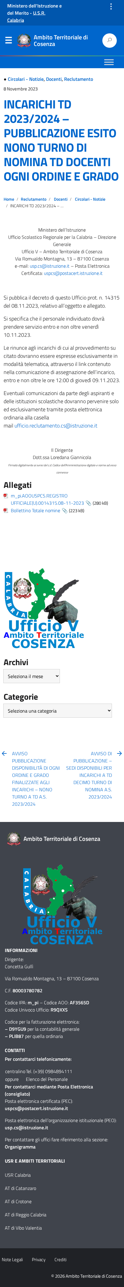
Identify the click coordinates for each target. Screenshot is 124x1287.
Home (9, 199)
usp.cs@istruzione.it (50, 265)
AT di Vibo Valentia (23, 1227)
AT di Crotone (18, 1201)
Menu (8, 41)
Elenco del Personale (47, 1079)
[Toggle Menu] (109, 62)
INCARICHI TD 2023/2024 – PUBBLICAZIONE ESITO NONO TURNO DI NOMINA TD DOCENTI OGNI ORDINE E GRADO (61, 140)
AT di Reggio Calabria (25, 1214)
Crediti (60, 1259)
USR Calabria (18, 1175)
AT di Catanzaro (20, 1188)
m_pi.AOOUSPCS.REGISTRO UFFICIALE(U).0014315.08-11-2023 (47, 499)
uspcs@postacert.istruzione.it (73, 273)
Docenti (54, 79)
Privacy (38, 1259)
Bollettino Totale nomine (35, 510)
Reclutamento (78, 79)
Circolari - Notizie (26, 79)
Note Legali (12, 1259)
